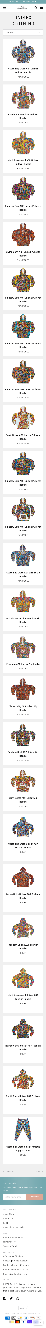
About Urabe (9, 1214)
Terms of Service (11, 1246)
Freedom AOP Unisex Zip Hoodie (23, 664)
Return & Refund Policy (14, 1237)
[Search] (35, 7)
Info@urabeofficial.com (13, 1256)
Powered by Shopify (34, 1313)
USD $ (22, 1308)
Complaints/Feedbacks (13, 1227)
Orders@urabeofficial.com (15, 1274)
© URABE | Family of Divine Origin (16, 1313)
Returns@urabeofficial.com (15, 1269)
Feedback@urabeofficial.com (16, 1265)
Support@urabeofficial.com (15, 1260)
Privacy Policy (9, 1241)
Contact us (8, 1218)
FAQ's (5, 1222)
